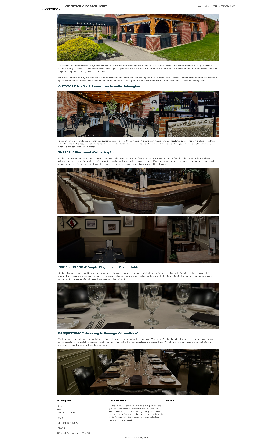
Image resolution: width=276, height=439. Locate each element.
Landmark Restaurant (85, 6)
